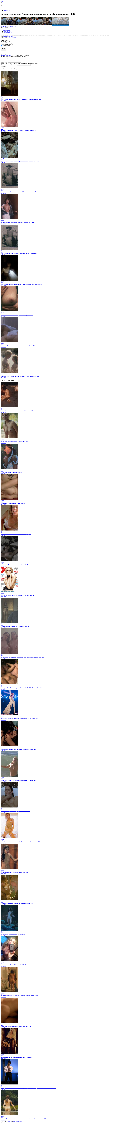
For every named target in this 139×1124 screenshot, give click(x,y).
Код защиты (14, 64)
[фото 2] (26, 25)
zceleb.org (9, 1121)
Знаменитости (6, 10)
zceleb (2, 1)
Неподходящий (6, 45)
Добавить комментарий (6, 55)
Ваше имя (3, 58)
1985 (4, 36)
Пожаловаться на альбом (7, 44)
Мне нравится (4, 26)
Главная (5, 7)
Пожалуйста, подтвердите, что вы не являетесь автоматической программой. (20, 63)
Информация (6, 30)
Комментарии (15, 55)
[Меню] (1, 5)
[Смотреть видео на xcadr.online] (60, 25)
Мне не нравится (12, 26)
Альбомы (5, 9)
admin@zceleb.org (17, 1121)
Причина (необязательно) (7, 54)
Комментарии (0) (7, 32)
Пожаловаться (6, 31)
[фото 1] (9, 25)
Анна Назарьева (12, 37)
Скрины (8, 36)
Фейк (3, 47)
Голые (11, 36)
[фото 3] (43, 25)
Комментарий (4, 62)
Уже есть (4, 48)
